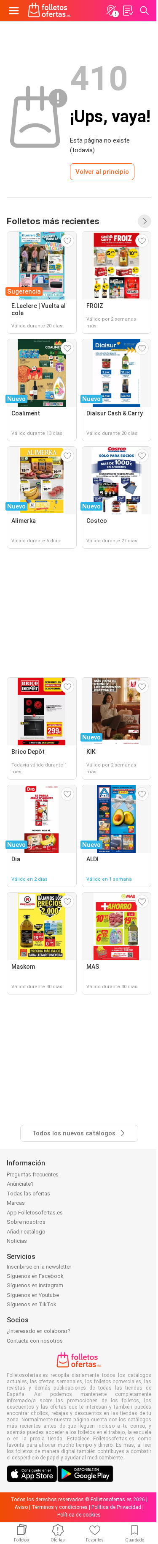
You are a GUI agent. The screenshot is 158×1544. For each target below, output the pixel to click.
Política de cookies (79, 1515)
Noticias (17, 1241)
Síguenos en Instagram (35, 1285)
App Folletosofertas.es (35, 1212)
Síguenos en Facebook (35, 1276)
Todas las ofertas (28, 1193)
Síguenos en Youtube (33, 1295)
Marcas (16, 1203)
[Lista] (127, 10)
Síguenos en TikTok (31, 1304)
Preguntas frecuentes (33, 1174)
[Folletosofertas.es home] (49, 11)
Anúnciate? (20, 1184)
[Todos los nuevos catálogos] (144, 221)
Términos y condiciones (60, 1507)
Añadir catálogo (26, 1231)
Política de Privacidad (116, 1507)
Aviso (21, 1507)
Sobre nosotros (26, 1222)
